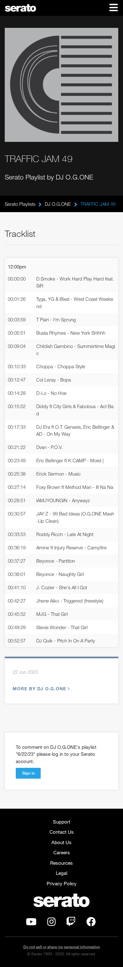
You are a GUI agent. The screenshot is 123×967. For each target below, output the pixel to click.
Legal (61, 873)
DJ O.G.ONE (58, 204)
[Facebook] (91, 923)
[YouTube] (31, 923)
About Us (61, 842)
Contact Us (62, 832)
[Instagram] (51, 923)
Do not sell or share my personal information (61, 947)
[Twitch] (71, 923)
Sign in (28, 772)
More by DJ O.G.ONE (39, 688)
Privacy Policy (62, 883)
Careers (61, 852)
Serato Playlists (20, 204)
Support (61, 822)
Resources (61, 863)
